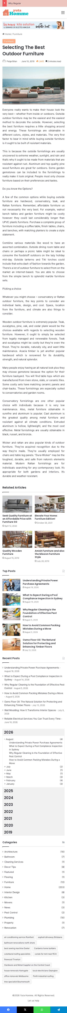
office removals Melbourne (16, 976)
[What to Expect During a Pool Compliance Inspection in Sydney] (11, 599)
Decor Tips (10, 867)
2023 (8, 804)
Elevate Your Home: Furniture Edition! (46, 517)
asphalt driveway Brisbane (50, 937)
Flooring (8, 877)
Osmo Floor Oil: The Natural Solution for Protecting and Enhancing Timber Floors (39, 643)
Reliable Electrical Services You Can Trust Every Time (32, 718)
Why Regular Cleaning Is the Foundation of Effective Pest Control (40, 613)
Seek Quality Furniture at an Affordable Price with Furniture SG (17, 519)
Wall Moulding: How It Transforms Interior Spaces (30, 710)
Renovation (10, 927)
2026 (8, 732)
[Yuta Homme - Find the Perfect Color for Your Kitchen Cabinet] (15, 12)
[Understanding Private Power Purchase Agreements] (11, 585)
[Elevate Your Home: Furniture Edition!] (50, 504)
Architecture (10, 851)
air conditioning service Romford (19, 937)
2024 (8, 797)
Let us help (33, 1000)
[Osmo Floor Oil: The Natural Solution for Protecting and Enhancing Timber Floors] (11, 644)
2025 (8, 790)
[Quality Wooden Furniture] (17, 539)
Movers (8, 902)
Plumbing (9, 917)
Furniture (17, 34)
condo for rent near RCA (46, 954)
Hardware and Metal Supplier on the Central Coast (27, 965)
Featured (9, 872)
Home (7, 34)
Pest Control (10, 912)
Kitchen (8, 897)
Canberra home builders (45, 948)
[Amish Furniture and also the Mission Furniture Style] (50, 539)
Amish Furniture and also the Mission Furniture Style (49, 554)
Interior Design (12, 892)
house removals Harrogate (16, 970)
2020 (8, 825)
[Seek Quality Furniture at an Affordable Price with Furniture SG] (17, 504)
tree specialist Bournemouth (17, 981)
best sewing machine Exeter (17, 948)
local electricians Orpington (45, 970)
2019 (8, 832)
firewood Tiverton (12, 959)
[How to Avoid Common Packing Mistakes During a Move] (11, 630)
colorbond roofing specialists (17, 954)
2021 (8, 818)
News (7, 907)
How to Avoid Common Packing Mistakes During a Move (41, 627)
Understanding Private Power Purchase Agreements (40, 582)
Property (8, 922)
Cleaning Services (13, 862)
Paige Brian (12, 61)
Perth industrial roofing (43, 976)
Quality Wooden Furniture (12, 552)
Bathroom (9, 856)
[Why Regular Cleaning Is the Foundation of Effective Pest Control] (11, 614)
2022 (8, 811)
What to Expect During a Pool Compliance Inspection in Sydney (42, 596)
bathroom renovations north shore (19, 943)
